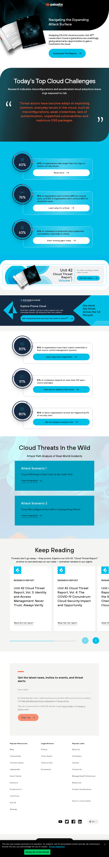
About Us (76, 749)
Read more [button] (59, 173)
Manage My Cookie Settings (37, 852)
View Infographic (29, 480)
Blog (12, 749)
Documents (46, 769)
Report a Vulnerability (81, 801)
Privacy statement (57, 847)
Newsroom (76, 783)
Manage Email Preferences (83, 776)
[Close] (105, 844)
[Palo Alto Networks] (54, 5)
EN (93, 821)
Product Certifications (81, 789)
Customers (77, 756)
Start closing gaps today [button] (59, 240)
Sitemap (13, 809)
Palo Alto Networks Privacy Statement (38, 701)
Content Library (16, 763)
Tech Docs (14, 796)
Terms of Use (47, 763)
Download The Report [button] (65, 53)
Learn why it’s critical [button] (59, 208)
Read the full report (23, 623)
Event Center (16, 776)
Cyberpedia (15, 769)
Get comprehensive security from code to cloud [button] (45, 318)
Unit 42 (13, 803)
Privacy (44, 749)
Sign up (25, 717)
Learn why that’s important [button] (59, 357)
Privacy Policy (68, 707)
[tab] (32, 640)
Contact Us (77, 769)
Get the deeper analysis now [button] (59, 422)
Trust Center (46, 756)
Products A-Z (16, 789)
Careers (75, 763)
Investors (14, 783)
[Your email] (54, 690)
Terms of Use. (63, 701)
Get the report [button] (86, 278)
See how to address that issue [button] (59, 389)
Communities (15, 756)
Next (96, 640)
